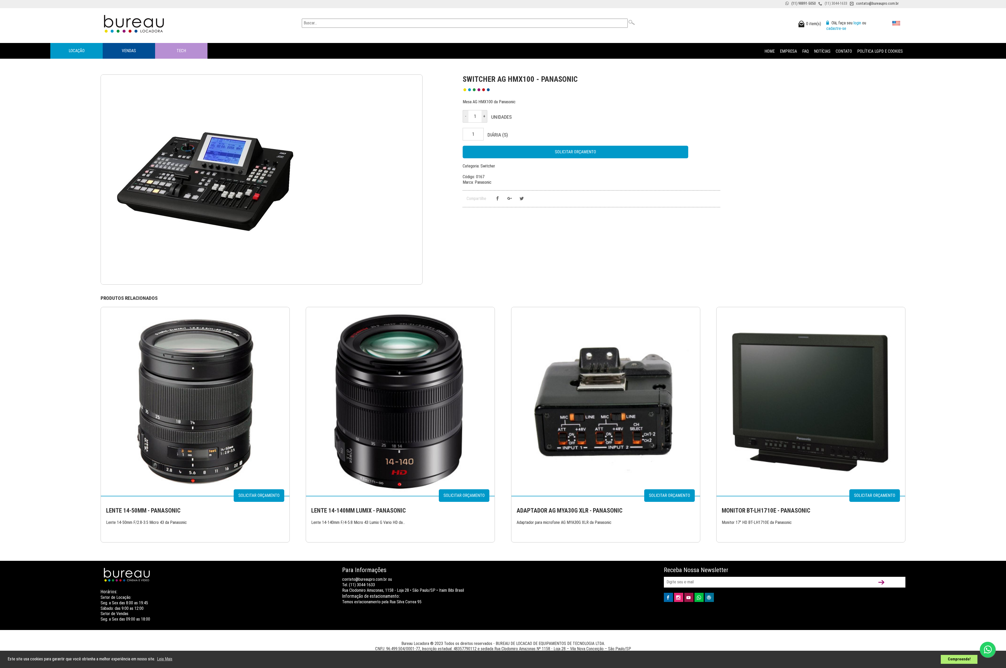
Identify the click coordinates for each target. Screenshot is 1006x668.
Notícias (822, 51)
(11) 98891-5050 (803, 3)
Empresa (788, 51)
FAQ (805, 51)
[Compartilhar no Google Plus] (509, 198)
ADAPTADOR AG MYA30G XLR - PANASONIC (569, 510)
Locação (77, 50)
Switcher (487, 166)
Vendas (129, 50)
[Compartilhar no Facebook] (497, 198)
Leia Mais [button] (164, 658)
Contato (844, 51)
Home (769, 51)
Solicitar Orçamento (575, 151)
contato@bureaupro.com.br (877, 3)
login (857, 22)
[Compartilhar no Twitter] (521, 198)
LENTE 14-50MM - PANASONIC (143, 510)
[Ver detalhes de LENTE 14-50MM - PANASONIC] (195, 401)
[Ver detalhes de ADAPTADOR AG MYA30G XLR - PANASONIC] (605, 401)
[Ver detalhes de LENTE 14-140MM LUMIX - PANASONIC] (400, 401)
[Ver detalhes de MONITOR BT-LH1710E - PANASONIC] (811, 401)
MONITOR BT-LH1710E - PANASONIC (766, 510)
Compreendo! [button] (959, 659)
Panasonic (483, 182)
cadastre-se (836, 28)
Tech (181, 50)
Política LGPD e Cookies (880, 51)
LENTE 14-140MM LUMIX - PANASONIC (358, 510)
